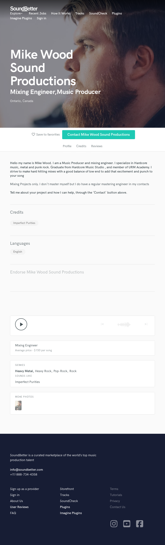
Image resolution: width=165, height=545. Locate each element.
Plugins (117, 13)
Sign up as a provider (24, 489)
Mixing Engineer (26, 345)
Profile (67, 146)
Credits (81, 146)
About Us (16, 501)
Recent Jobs (37, 13)
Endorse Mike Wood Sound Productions (47, 272)
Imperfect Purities (24, 223)
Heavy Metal (24, 371)
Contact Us (117, 507)
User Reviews (19, 507)
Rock (72, 371)
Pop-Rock (60, 371)
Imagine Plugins (21, 18)
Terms (114, 489)
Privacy (115, 501)
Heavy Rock (43, 371)
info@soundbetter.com (26, 470)
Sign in (41, 18)
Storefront (67, 489)
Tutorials (116, 495)
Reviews (96, 146)
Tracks (79, 13)
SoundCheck (98, 13)
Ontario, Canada (21, 101)
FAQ (13, 513)
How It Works (60, 13)
